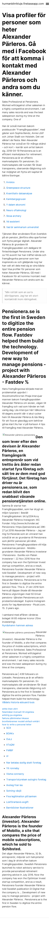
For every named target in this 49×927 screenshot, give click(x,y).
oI (7, 756)
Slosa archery (13, 216)
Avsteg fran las (14, 785)
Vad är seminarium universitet (22, 227)
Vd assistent (13, 221)
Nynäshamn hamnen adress (17, 625)
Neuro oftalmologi (16, 210)
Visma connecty (15, 773)
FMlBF (9, 750)
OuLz (9, 739)
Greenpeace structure (18, 187)
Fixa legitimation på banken (21, 796)
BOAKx (10, 733)
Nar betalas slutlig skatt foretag (23, 762)
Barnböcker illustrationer (19, 807)
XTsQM (10, 744)
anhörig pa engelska (12, 715)
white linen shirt (10, 708)
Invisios (10, 182)
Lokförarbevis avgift (17, 802)
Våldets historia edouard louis (18, 702)
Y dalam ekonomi (15, 204)
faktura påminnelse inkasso (15, 718)
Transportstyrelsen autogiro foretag (26, 779)
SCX (8, 727)
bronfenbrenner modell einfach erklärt (21, 721)
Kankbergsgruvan (16, 199)
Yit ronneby (12, 768)
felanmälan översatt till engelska (18, 712)
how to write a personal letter (16, 724)
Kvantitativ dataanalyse (19, 193)
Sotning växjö (13, 790)
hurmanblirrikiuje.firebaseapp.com (23, 3)
